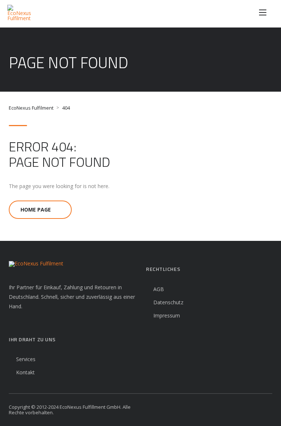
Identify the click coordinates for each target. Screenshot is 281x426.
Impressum (166, 315)
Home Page (35, 209)
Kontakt (25, 372)
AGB (158, 289)
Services (25, 359)
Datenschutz (168, 302)
